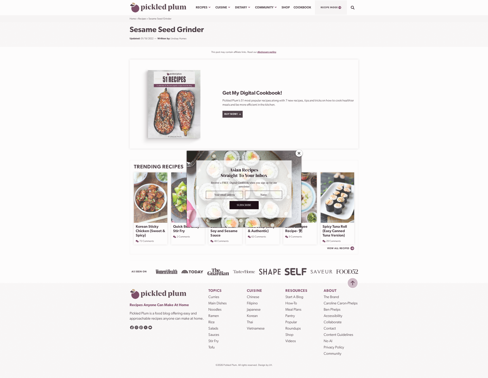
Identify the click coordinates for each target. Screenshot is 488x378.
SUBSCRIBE (244, 205)
